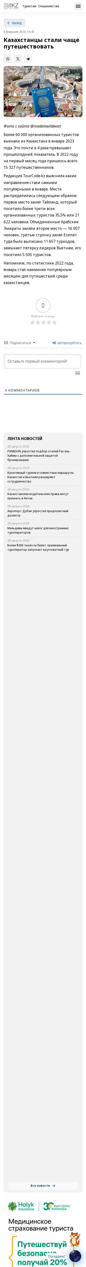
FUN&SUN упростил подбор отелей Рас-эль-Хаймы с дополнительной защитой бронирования (38, 455)
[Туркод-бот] (75, 1237)
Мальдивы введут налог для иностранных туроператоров (38, 530)
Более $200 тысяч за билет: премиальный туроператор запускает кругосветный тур (38, 547)
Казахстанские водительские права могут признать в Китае (38, 496)
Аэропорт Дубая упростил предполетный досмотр (37, 513)
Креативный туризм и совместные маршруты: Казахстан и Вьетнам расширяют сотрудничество (40, 477)
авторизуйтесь (69, 342)
